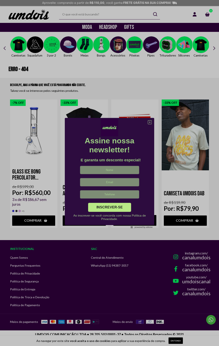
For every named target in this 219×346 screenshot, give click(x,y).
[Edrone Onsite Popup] (109, 173)
